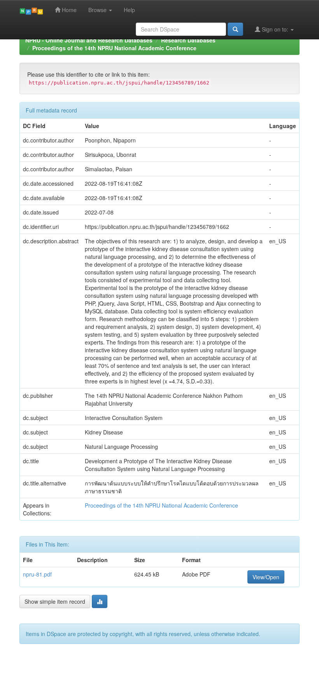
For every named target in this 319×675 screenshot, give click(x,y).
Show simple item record (55, 601)
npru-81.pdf (37, 574)
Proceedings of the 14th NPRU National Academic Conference (114, 48)
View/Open (265, 577)
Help (129, 10)
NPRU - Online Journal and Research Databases (88, 40)
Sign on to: (275, 29)
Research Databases (188, 40)
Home (68, 10)
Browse (98, 10)
